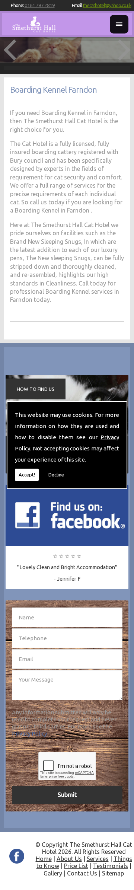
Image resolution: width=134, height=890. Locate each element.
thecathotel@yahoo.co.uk (107, 5)
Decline (56, 474)
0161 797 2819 (40, 5)
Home (44, 858)
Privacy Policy (29, 733)
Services (98, 858)
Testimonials (110, 865)
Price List (76, 865)
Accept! (27, 474)
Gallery (53, 873)
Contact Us (82, 873)
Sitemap (113, 873)
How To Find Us (35, 389)
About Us (69, 858)
